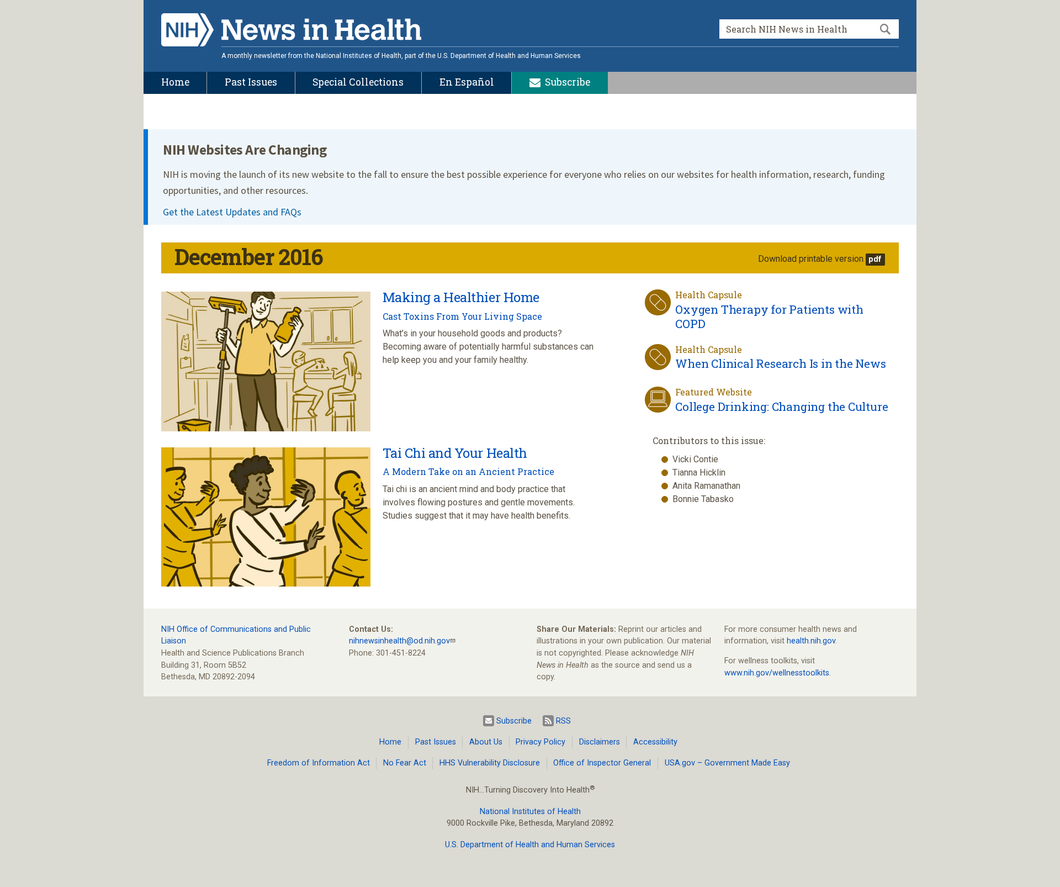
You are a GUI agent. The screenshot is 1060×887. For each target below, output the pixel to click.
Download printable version (810, 259)
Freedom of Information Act (318, 763)
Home (390, 742)
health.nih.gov (811, 641)
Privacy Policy (540, 742)
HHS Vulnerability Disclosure (489, 763)
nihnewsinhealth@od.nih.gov (399, 641)
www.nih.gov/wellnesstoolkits (776, 673)
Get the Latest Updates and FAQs (232, 211)
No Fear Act (404, 763)
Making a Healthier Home (461, 297)
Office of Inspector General (602, 763)
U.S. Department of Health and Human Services (530, 844)
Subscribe (514, 721)
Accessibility (655, 742)
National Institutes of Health (530, 811)
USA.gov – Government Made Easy (727, 763)
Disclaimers (599, 742)
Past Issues (435, 742)
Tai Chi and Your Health (455, 453)
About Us (485, 742)
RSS (563, 721)
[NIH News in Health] (291, 32)
